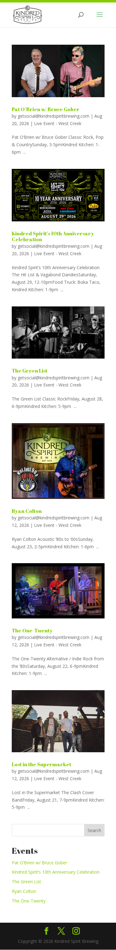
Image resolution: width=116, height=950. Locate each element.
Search (94, 830)
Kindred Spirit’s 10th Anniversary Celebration (53, 236)
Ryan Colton (27, 511)
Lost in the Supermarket (41, 764)
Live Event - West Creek (57, 123)
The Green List (29, 370)
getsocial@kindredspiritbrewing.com (53, 116)
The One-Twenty (32, 630)
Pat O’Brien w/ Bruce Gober (45, 109)
